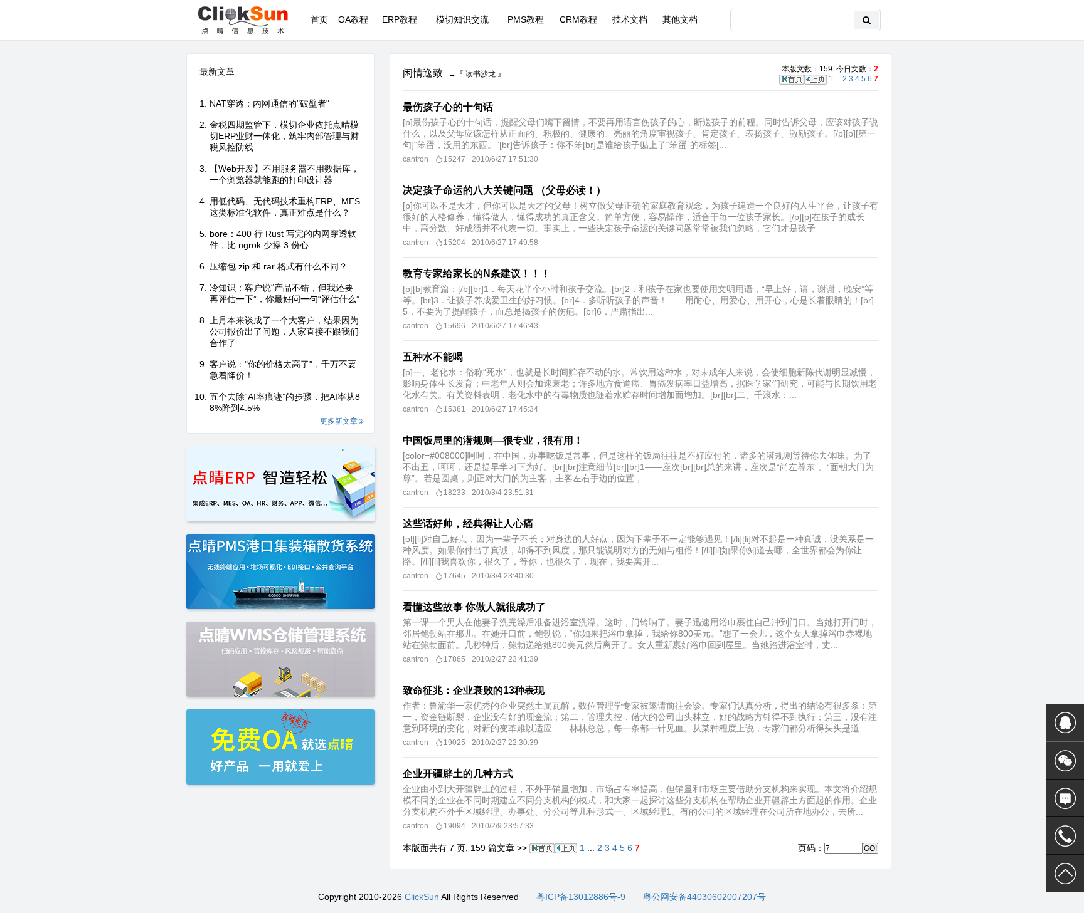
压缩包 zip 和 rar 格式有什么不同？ (279, 266)
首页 (319, 19)
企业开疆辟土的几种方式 (458, 773)
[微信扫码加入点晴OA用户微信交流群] (1065, 761)
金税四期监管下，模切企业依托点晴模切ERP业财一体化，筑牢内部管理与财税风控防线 (284, 136)
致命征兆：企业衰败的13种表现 (474, 690)
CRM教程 (578, 19)
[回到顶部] (1065, 873)
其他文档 (680, 19)
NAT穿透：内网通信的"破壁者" (269, 103)
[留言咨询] (1065, 798)
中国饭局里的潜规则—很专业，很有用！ (493, 440)
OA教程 (353, 19)
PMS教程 (525, 19)
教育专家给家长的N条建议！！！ (477, 273)
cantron (415, 159)
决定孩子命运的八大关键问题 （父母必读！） (504, 190)
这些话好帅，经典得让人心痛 (468, 523)
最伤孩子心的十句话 (448, 107)
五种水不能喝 (433, 357)
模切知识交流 (462, 19)
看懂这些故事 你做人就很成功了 (474, 607)
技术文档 (629, 19)
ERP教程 (399, 19)
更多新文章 (339, 421)
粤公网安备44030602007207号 (704, 897)
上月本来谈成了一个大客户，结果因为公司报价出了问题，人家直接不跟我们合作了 (284, 331)
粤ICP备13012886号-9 (580, 897)
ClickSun (422, 897)
